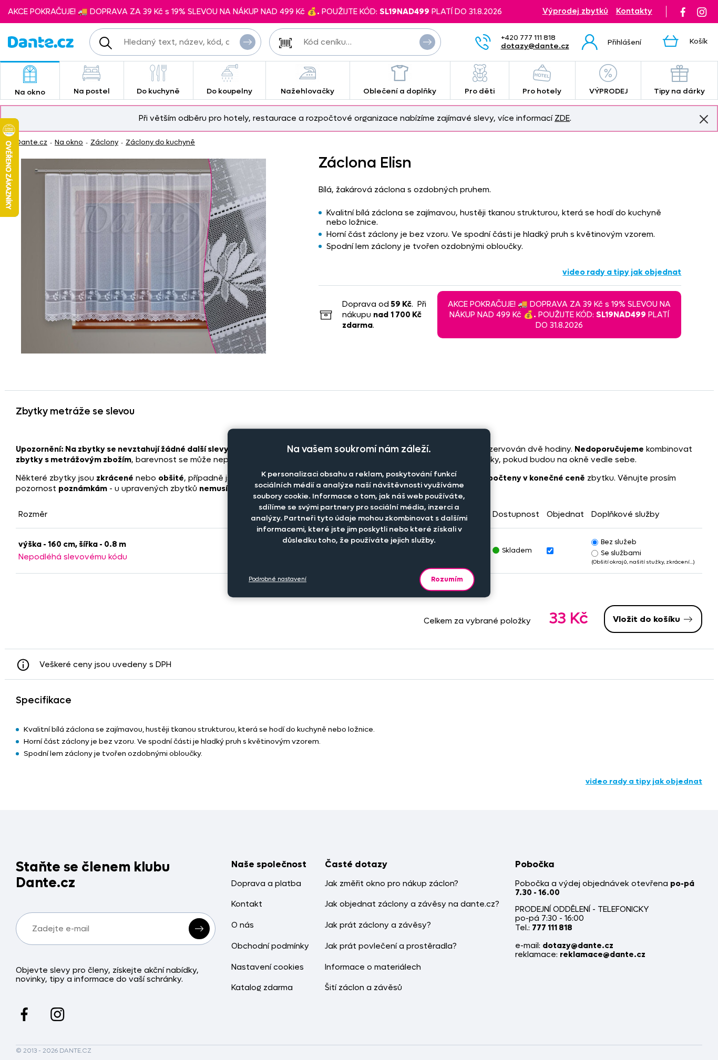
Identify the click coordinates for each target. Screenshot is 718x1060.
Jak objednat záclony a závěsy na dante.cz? (412, 904)
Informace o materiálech (373, 967)
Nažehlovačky (307, 91)
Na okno (30, 92)
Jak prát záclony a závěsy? (378, 925)
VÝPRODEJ (608, 91)
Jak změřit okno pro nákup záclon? (391, 883)
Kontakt (246, 904)
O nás (242, 925)
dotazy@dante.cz (535, 46)
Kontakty (634, 11)
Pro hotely (541, 91)
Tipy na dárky (679, 91)
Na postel (92, 91)
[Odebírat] (199, 928)
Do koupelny (229, 91)
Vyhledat (247, 42)
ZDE (562, 118)
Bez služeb (619, 541)
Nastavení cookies (267, 967)
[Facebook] (682, 11)
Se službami (621, 552)
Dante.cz (31, 142)
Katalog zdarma (262, 987)
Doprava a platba (266, 883)
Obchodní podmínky (270, 946)
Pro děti (480, 91)
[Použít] (427, 42)
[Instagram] (701, 11)
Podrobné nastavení (277, 580)
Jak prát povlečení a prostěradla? (391, 946)
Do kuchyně (158, 91)
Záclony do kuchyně (160, 142)
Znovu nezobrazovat (703, 119)
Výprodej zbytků (575, 11)
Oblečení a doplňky (399, 91)
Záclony (104, 142)
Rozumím (447, 579)
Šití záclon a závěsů (363, 987)
